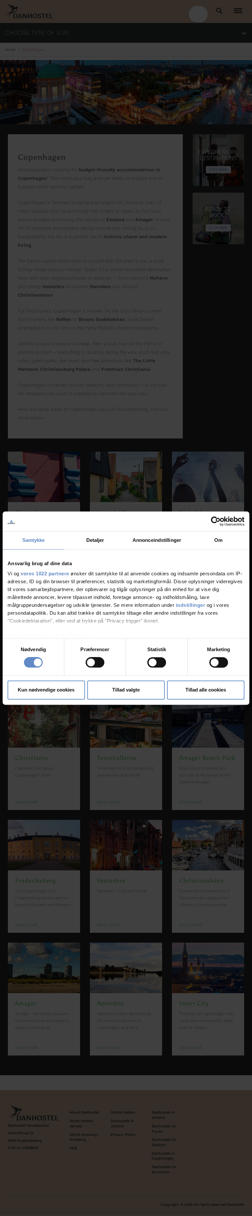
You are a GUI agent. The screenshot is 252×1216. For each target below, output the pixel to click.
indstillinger (190, 605)
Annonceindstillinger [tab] (157, 540)
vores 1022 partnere (45, 573)
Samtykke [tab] (33, 540)
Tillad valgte (126, 690)
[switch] (95, 662)
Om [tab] (218, 540)
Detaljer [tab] (95, 540)
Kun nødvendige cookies (46, 690)
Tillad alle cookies (205, 690)
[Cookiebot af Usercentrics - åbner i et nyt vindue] (215, 521)
